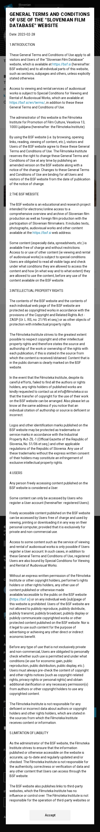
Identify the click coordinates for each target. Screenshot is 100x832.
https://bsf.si (61, 64)
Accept (50, 815)
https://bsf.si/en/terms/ (27, 102)
